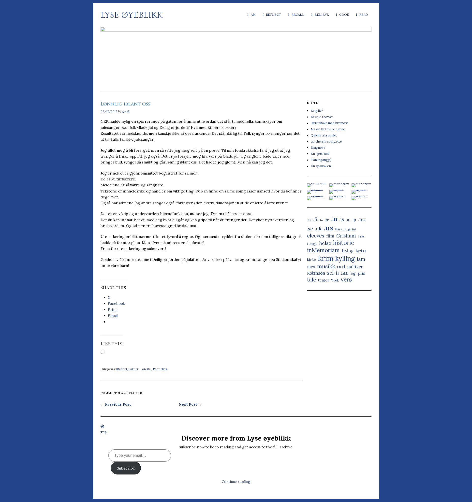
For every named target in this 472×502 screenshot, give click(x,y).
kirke (311, 259)
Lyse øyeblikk (131, 15)
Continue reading (236, 481)
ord (341, 266)
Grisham (346, 236)
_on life (145, 369)
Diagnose (318, 148)
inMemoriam (323, 250)
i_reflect (272, 15)
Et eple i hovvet (322, 117)
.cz (309, 220)
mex (311, 266)
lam (361, 259)
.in (334, 219)
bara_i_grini (345, 229)
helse (325, 243)
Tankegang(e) (321, 160)
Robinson (316, 273)
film (330, 236)
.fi (315, 219)
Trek (335, 280)
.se (310, 228)
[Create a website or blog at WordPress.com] (102, 427)
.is (341, 219)
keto (360, 250)
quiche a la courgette (326, 141)
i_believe (320, 15)
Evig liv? (317, 111)
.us (328, 227)
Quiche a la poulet (324, 135)
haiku (361, 236)
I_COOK (342, 15)
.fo (321, 220)
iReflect (121, 369)
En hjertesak (320, 154)
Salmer (133, 369)
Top (104, 432)
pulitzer (355, 266)
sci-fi (333, 273)
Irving (348, 250)
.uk (318, 229)
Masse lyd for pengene (328, 129)
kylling (345, 258)
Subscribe (126, 468)
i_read (362, 15)
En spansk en (321, 166)
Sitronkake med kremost (329, 123)
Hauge (312, 243)
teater (323, 280)
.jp (353, 219)
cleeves (315, 235)
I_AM (251, 15)
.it (347, 220)
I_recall (296, 15)
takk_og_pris (353, 273)
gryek (126, 111)
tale (311, 279)
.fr (326, 220)
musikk (326, 266)
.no (362, 219)
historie (343, 243)
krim (325, 258)
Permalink (160, 369)
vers (346, 279)
